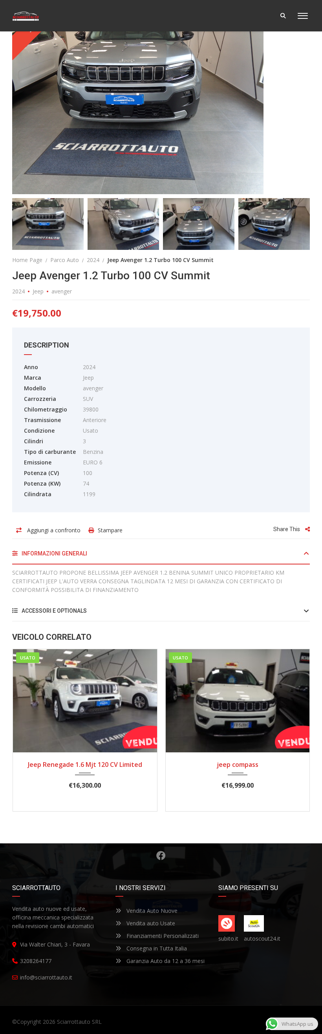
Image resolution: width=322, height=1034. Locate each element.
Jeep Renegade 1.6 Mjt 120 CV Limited (85, 764)
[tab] (160, 556)
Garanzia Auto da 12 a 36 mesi (165, 961)
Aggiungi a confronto (53, 530)
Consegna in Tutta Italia (156, 948)
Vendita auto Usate (150, 923)
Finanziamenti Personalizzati (162, 935)
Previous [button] (33, 100)
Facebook (160, 855)
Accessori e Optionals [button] (53, 611)
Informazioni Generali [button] (53, 553)
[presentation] (27, 728)
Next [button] (289, 100)
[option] (161, 100)
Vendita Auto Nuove (151, 910)
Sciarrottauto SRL (79, 1021)
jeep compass (237, 764)
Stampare (110, 530)
